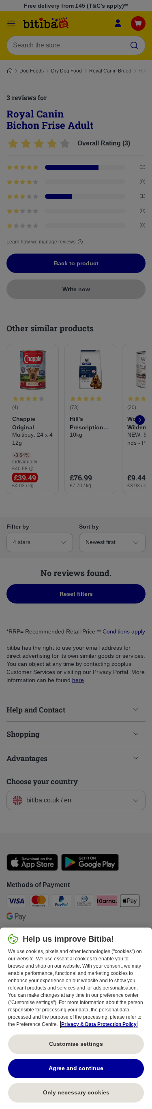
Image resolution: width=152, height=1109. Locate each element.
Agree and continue (76, 1068)
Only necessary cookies (76, 1092)
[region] (76, 1018)
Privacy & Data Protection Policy (99, 1024)
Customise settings (76, 1044)
